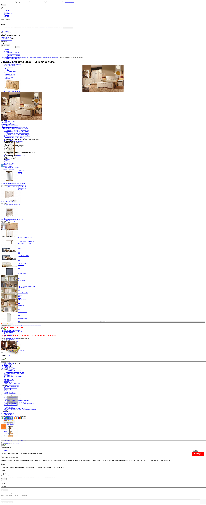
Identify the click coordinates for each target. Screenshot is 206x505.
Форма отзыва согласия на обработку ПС (15, 402)
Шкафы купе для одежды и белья (16, 137)
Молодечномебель (18, 141)
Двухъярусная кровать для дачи (15, 370)
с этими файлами (69, 2)
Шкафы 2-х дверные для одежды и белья (18, 130)
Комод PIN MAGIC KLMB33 (12, 92)
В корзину (3, 122)
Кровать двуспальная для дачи (15, 372)
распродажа (198, 454)
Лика (9, 144)
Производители (8, 13)
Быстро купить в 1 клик (7, 124)
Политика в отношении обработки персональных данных (20, 409)
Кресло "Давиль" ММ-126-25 (12, 204)
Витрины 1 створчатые (13, 52)
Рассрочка (6, 399)
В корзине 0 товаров (6, 40)
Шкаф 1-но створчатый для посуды (16, 183)
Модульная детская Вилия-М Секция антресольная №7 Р (19, 286)
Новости (6, 390)
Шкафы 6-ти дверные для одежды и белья (18, 136)
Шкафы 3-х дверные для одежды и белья (18, 131)
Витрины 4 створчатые (13, 57)
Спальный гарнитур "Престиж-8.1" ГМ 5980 (13, 351)
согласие (8, 27)
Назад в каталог (5, 353)
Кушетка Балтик (8, 356)
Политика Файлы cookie (10, 405)
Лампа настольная (12, 71)
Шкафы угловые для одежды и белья (17, 138)
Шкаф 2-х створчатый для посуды (16, 185)
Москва (6, 450)
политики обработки (44, 27)
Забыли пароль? (16, 443)
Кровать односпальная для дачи (15, 373)
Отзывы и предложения (10, 388)
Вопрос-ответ (7, 376)
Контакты (6, 16)
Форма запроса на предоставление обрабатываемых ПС (19, 403)
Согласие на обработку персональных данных (16, 400)
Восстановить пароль (6, 502)
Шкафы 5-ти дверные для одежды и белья (18, 134)
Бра (8, 70)
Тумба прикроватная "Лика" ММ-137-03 (12, 219)
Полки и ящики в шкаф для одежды (17, 127)
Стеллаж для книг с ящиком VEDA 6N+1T (15, 440)
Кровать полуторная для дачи (15, 375)
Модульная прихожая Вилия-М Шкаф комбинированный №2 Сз (21, 241)
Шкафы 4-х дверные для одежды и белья (18, 133)
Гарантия (6, 10)
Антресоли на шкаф (12, 125)
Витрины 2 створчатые (13, 54)
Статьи (6, 392)
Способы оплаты (8, 407)
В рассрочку (4, 125)
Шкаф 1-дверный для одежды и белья (17, 128)
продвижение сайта (12, 416)
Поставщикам (8, 389)
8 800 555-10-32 (5, 38)
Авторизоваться (5, 31)
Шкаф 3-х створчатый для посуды (16, 186)
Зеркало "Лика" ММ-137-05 (8, 183)
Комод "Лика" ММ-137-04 (8, 201)
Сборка (6, 12)
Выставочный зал (5, 368)
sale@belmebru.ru (5, 413)
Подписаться (4, 490)
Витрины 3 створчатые (13, 55)
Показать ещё (103, 321)
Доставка (6, 15)
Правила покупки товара (11, 397)
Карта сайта (7, 382)
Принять (3, 4)
